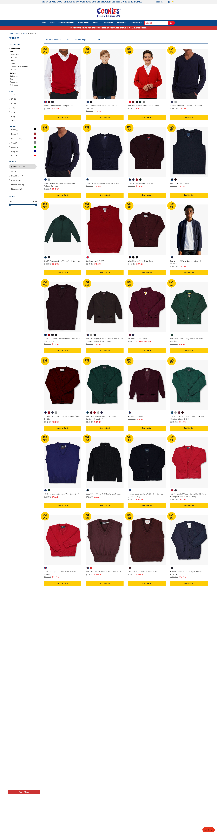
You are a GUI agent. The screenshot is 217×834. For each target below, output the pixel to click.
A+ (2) (13, 171)
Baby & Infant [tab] (83, 23)
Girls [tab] (44, 23)
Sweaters (34, 33)
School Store (136, 23)
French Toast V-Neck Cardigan (140, 183)
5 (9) (13, 112)
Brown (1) (14, 134)
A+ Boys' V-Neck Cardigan (139, 339)
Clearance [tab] (121, 23)
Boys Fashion (14, 33)
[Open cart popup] (174, 2)
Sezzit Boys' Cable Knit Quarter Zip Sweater (104, 494)
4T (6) (13, 103)
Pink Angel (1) (16, 189)
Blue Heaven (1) (17, 176)
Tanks (13, 61)
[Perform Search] (171, 23)
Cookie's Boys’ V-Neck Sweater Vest (143, 572)
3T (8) (13, 99)
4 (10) (13, 108)
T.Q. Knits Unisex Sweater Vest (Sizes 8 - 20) (104, 572)
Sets (11, 79)
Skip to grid (204, 33)
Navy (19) (14, 152)
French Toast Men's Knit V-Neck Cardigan (103, 183)
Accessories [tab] (108, 23)
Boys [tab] (52, 23)
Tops (25, 33)
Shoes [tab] (95, 23)
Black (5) (14, 130)
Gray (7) (14, 143)
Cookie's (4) (15, 180)
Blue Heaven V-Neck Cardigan (140, 261)
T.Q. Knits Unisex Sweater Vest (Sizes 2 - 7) (61, 494)
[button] (48, 23)
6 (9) (13, 117)
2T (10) (13, 95)
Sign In (159, 2)
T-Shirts (14, 58)
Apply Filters (24, 792)
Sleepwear (14, 82)
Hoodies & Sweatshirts (19, 67)
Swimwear (14, 85)
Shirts (13, 64)
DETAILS (138, 2)
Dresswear (14, 70)
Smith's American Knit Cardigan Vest (59, 106)
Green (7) (14, 147)
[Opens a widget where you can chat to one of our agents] (208, 830)
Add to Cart (62, 117)
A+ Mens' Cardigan (135, 416)
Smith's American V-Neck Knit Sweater (186, 106)
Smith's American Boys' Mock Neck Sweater (62, 261)
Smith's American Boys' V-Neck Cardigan (145, 106)
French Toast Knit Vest (179, 183)
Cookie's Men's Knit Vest (96, 261)
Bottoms (13, 73)
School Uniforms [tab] (66, 23)
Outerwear (14, 76)
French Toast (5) (17, 185)
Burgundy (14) (16, 138)
